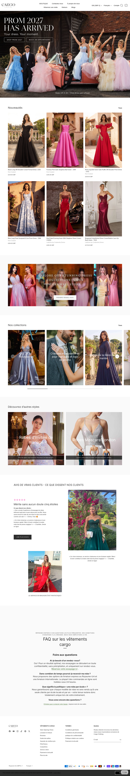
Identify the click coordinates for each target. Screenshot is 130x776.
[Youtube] (14, 731)
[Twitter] (29, 731)
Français (107, 5)
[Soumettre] (120, 740)
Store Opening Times (46, 730)
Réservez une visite (51, 7)
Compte (116, 5)
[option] (65, 54)
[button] (13, 356)
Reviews (43, 735)
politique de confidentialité (73, 735)
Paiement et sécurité (46, 752)
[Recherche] (122, 5)
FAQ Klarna (43, 744)
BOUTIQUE (43, 4)
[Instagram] (17, 731)
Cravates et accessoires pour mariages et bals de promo (65, 356)
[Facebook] (10, 731)
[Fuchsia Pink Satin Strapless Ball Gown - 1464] (65, 140)
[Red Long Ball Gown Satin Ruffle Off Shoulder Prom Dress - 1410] (103, 140)
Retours (64, 7)
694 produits (26, 359)
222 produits (64, 362)
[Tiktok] (21, 731)
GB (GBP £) (96, 5)
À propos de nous (73, 4)
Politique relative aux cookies (74, 738)
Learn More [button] (57, 773)
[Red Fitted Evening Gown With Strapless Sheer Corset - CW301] (65, 208)
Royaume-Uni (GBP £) (15, 766)
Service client (44, 749)
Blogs (73, 7)
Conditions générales (72, 730)
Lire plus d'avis (22, 537)
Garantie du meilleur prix (47, 741)
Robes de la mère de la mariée (103, 357)
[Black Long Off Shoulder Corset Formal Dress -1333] (26, 140)
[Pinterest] (25, 731)
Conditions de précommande (74, 732)
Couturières (43, 747)
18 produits (103, 361)
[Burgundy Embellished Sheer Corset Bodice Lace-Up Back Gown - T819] (103, 208)
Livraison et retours (46, 732)
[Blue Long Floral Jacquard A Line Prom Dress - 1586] (26, 208)
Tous (120, 108)
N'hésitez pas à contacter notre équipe (56, 704)
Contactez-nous (57, 4)
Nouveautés (15, 107)
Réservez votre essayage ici (64, 669)
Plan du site (43, 755)
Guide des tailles (45, 738)
